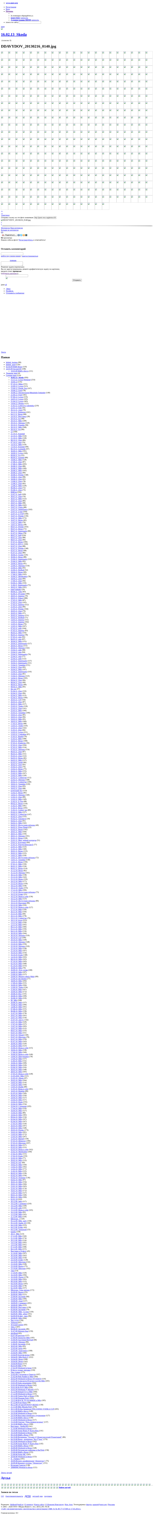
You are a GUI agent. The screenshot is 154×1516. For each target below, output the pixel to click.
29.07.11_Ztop (16, 501)
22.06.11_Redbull (17, 570)
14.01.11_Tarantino (18, 860)
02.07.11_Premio (17, 548)
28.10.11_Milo (16, 427)
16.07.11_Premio (17, 516)
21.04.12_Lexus (17, 401)
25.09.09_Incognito (18, 1297)
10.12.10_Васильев (18, 903)
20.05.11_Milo (16, 613)
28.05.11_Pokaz (17, 598)
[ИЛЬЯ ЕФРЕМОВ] (34, 1488)
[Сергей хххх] (40, 1488)
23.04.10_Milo (16, 1100)
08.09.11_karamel (17, 458)
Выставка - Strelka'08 (19, 1426)
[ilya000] (60, 1485)
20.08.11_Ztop (16, 473)
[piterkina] (106, 1485)
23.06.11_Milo (16, 568)
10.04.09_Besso (17, 1361)
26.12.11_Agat (16, 410)
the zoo (13, 689)
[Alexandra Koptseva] (8, 1485)
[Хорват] (57, 1488)
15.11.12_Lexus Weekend (21, 380)
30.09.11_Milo (16, 451)
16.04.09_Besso (17, 1359)
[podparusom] (109, 1485)
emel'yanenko (16, 589)
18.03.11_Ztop (16, 717)
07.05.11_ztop (16, 637)
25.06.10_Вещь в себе (19, 1048)
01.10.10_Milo (16, 966)
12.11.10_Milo (16, 925)
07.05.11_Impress (17, 631)
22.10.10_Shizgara (18, 946)
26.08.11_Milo (16, 468)
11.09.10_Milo (16, 989)
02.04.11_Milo (16, 695)
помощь (13, 260)
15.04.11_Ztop (16, 674)
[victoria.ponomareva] (150, 1485)
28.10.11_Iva (16, 429)
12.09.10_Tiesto (17, 987)
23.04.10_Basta (17, 1102)
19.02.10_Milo (16, 1165)
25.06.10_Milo (16, 1046)
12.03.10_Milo (16, 1137)
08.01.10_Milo (16, 1197)
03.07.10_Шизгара (18, 1037)
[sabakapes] (124, 1485)
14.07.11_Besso (17, 525)
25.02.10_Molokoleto (19, 1152)
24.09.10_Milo (16, 972)
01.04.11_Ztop (16, 691)
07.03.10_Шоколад (18, 1141)
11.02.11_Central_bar (19, 810)
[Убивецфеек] (54, 1488)
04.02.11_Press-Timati (19, 827)
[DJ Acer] (40, 1485)
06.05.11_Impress (17, 635)
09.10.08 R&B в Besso (20, 1435)
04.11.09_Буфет (17, 1227)
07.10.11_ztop (16, 442)
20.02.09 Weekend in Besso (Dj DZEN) (26, 1379)
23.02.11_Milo (16, 775)
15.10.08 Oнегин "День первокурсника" (27, 1422)
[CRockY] (37, 1485)
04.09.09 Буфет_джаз (19, 1316)
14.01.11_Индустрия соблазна (23, 858)
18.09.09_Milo (16, 1305)
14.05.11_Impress (17, 620)
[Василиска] (31, 1488)
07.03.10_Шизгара (18, 1143)
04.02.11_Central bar (19, 814)
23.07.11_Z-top (16, 512)
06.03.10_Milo (16, 1145)
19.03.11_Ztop (16, 715)
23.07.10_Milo (16, 1022)
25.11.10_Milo (16, 914)
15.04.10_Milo (16, 1113)
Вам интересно (16, 228)
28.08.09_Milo (16, 1318)
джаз (13, 1271)
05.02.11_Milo (16, 812)
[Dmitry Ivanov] (46, 1485)
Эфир (8, 289)
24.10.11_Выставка (18, 416)
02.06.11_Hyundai (18, 594)
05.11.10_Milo (16, 929)
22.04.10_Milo (16, 1104)
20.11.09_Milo (16, 1240)
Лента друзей (6, 1473)
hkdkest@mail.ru (16, 1505)
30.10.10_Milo (16, 933)
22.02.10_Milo (16, 1158)
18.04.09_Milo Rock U (20, 1357)
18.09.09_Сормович (19, 1303)
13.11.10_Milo (16, 922)
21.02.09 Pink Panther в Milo (22, 1377)
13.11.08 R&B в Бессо (19, 1411)
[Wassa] (5, 1488)
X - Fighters (15, 1459)
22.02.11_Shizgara (18, 780)
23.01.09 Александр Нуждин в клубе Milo (28, 1381)
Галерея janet (11, 375)
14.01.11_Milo (16, 855)
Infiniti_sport (11, 365)
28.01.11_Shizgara (18, 836)
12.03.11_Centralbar (18, 734)
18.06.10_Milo (16, 1050)
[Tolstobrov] (141, 1485)
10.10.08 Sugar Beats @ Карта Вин (25, 1431)
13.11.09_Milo (16, 1245)
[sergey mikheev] (126, 1485)
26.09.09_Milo (16, 1294)
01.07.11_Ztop (16, 553)
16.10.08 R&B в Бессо (20, 1424)
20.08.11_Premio (17, 475)
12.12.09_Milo (16, 1214)
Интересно (5, 228)
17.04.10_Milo (16, 1108)
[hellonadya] (57, 1485)
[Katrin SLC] (83, 1485)
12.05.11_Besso (17, 624)
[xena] (8, 1488)
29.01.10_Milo (16, 1184)
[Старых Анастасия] (46, 1488)
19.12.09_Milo (16, 1206)
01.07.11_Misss (17, 533)
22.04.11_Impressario (19, 661)
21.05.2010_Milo (17, 1076)
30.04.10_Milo (16, 1095)
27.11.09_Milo (16, 1236)
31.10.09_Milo (16, 1253)
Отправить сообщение (15, 293)
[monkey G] (100, 1485)
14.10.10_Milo (16, 957)
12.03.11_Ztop (16, 728)
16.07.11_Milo (16, 518)
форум (89, 1505)
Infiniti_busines (12, 362)
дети (28, 1496)
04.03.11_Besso (17, 758)
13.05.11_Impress (17, 622)
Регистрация (11, 7)
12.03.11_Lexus (17, 732)
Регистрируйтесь (26, 240)
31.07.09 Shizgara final (19, 1331)
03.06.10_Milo (16, 1067)
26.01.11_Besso (17, 838)
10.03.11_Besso (17, 741)
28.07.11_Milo (16, 505)
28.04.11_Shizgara (18, 648)
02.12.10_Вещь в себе (19, 907)
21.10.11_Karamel (18, 434)
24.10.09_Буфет (17, 1260)
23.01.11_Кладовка (18, 842)
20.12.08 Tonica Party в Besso (22, 1396)
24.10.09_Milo (16, 1258)
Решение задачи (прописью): (12, 267)
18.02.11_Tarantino (18, 784)
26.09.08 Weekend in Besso (21, 1448)
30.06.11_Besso (17, 557)
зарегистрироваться (30, 256)
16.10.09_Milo (16, 1275)
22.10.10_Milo (16, 948)
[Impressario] (63, 1485)
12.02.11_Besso (17, 793)
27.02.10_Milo (16, 1154)
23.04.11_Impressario (19, 654)
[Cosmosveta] (34, 1485)
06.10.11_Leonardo (18, 449)
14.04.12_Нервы (17, 403)
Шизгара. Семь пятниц (20, 1290)
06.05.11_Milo (16, 633)
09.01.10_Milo (16, 1195)
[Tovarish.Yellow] (144, 1485)
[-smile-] (2, 1485)
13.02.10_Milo (16, 1167)
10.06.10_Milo (16, 1063)
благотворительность (14, 1496)
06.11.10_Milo (16, 927)
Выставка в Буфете (18, 1251)
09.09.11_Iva (16, 455)
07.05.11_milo (16, 628)
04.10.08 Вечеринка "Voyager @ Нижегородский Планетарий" (36, 1437)
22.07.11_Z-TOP (17, 514)
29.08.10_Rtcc (16, 994)
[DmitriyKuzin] (43, 1485)
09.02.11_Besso (17, 804)
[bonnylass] (28, 1485)
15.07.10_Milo (16, 1026)
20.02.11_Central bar (19, 782)
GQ (2, 1496)
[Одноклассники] (23, 235)
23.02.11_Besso (17, 769)
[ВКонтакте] (18, 235)
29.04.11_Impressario (19, 643)
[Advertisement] (15, 324)
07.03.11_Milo (16, 747)
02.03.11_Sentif (17, 762)
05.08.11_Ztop (16, 490)
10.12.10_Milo (16, 899)
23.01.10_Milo (16, 1186)
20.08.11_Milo (16, 470)
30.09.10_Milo (16, 968)
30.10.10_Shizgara (18, 935)
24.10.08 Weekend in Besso (21, 1413)
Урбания (14, 1322)
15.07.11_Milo (16, 522)
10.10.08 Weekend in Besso (21, 1433)
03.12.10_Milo (16, 905)
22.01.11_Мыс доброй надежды (23, 840)
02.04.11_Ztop (16, 693)
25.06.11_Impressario (19, 559)
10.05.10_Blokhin (18, 1091)
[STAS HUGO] (132, 1485)
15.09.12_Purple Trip (19, 388)
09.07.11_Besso (17, 529)
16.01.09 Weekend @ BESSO (22, 1390)
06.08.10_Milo (16, 1011)
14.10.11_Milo (16, 445)
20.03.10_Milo (16, 1128)
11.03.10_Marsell (17, 1139)
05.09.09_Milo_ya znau (20, 1312)
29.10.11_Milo (16, 421)
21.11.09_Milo (16, 1238)
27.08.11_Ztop (16, 462)
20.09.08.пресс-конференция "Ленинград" (28, 1461)
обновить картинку (9, 273)
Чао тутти (15, 1320)
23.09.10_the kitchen (19, 979)
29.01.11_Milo (16, 832)
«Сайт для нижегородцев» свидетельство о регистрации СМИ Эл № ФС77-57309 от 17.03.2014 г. (41, 1509)
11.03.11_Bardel (17, 736)
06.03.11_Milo (16, 754)
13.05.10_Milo (16, 1085)
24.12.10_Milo (16, 881)
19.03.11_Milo (16, 719)
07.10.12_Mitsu (17, 384)
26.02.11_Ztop (16, 765)
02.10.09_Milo (16, 1288)
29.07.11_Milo (16, 503)
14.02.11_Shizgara (18, 795)
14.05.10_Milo (16, 1082)
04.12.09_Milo (16, 1225)
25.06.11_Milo (16, 561)
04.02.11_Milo (16, 823)
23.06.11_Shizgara (18, 566)
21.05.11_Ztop (16, 607)
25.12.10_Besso (17, 879)
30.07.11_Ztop (16, 496)
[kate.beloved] (80, 1485)
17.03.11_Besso (17, 723)
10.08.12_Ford (16, 390)
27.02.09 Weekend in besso (21, 1368)
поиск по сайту (12, 22)
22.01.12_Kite (16, 408)
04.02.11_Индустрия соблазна (23, 825)
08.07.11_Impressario (19, 531)
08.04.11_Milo (16, 687)
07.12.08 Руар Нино (19, 1403)
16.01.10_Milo (16, 1191)
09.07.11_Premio (17, 527)
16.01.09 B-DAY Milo (19, 1387)
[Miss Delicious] (98, 1485)
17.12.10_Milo (16, 890)
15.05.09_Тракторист (19, 1351)
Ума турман (15, 1372)
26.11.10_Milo (16, 912)
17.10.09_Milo (16, 1273)
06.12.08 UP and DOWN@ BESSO (25, 1405)
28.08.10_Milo (16, 996)
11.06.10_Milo (16, 1061)
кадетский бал (16, 791)
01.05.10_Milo (16, 1093)
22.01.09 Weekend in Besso (21, 1385)
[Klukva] (86, 1485)
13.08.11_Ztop (16, 481)
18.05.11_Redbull (17, 618)
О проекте (29, 1505)
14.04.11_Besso (17, 678)
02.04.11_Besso (17, 698)
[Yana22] (11, 1488)
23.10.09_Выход (17, 1266)
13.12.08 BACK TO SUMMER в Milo (26, 1400)
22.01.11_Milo (16, 847)
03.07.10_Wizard (17, 1035)
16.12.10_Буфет (17, 894)
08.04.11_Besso (17, 685)
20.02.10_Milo (16, 1160)
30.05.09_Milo (16, 1346)
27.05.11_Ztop (16, 602)
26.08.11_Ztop (16, 466)
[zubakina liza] (23, 1488)
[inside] (66, 1485)
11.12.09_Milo (16, 1217)
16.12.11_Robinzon (18, 412)
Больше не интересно (10, 230)
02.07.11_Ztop (16, 546)
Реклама (111, 1505)
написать (24, 18)
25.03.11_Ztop (16, 708)
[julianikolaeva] (77, 1485)
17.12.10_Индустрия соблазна (23, 892)
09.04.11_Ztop (16, 680)
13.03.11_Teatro (17, 726)
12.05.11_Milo (16, 626)
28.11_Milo (15, 1234)
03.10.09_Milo (16, 1286)
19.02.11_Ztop (16, 786)
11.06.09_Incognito (18, 1344)
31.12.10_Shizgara (18, 873)
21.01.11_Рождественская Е (22, 845)
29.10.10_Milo (16, 940)
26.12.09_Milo (16, 1201)
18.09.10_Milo (16, 981)
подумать (48, 1496)
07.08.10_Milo (16, 1009)
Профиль (9, 291)
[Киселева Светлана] (37, 1488)
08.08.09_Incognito (18, 1329)
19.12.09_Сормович (19, 1204)
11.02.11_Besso (17, 808)
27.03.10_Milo (16, 1124)
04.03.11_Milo (16, 760)
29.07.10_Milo (16, 1015)
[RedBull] (118, 1485)
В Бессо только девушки (21, 1370)
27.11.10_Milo (16, 909)
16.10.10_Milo (16, 953)
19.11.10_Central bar (19, 918)
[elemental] (49, 1485)
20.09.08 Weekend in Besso (21, 1457)
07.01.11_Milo (16, 864)
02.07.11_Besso (17, 551)
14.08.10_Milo (16, 1007)
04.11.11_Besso (17, 414)
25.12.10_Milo (16, 877)
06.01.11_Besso (17, 868)
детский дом (37, 1496)
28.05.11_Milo (16, 587)
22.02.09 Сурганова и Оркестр (23, 1374)
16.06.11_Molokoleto (19, 576)
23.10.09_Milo (16, 1264)
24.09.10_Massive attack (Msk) (23, 977)
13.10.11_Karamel (18, 447)
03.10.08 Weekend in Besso (21, 1441)
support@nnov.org (100, 1505)
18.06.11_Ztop (16, 579)
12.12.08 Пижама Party (20, 1398)
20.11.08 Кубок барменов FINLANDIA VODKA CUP (32, 1409)
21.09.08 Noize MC (18, 1454)
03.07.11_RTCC (17, 544)
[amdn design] (14, 1485)
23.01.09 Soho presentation (21, 1383)
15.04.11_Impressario (19, 672)
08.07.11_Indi (16, 535)
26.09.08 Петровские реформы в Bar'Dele (27, 1450)
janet (3, 27)
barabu (13, 1232)
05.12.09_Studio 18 (18, 1223)
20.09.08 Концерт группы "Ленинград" (27, 1463)
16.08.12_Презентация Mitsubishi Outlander (28, 393)
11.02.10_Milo (16, 1171)
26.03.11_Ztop (16, 702)
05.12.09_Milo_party (19, 1221)
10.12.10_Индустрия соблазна (23, 901)
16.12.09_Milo (16, 1212)
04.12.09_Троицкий (19, 1230)
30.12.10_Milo (16, 875)
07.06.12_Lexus (17, 397)
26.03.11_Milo (16, 704)
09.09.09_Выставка (18, 1307)
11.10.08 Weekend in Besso (21, 1428)
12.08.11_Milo (16, 486)
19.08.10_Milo (16, 1005)
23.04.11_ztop (16, 652)
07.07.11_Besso (17, 542)
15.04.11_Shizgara (18, 676)
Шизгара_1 (15, 1219)
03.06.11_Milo (16, 583)
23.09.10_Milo (16, 974)
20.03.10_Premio (17, 1130)
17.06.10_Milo (16, 1052)
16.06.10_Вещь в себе (19, 1054)
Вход (8, 9)
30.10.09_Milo (16, 1255)
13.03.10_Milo (16, 1134)
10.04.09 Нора (16, 1364)
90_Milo (14, 1000)
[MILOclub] (95, 1485)
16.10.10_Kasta (17, 955)
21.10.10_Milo (16, 951)
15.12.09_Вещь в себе (19, 1210)
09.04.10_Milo (16, 1117)
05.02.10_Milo (16, 1175)
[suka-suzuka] (135, 1485)
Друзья (5, 1477)
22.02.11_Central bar (19, 778)
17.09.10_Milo (16, 983)
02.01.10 (14, 1199)
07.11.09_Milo (16, 1247)
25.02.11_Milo (16, 773)
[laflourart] (89, 1485)
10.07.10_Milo (16, 1028)
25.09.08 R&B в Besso (20, 1452)
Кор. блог (69, 1505)
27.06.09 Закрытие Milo (20, 1338)
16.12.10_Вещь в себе (19, 896)
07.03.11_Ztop (16, 745)
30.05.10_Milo (16, 1069)
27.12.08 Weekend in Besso (21, 1394)
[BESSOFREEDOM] (25, 1485)
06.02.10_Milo (16, 1173)
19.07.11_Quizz (17, 507)
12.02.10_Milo (16, 1169)
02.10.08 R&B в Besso (20, 1446)
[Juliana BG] (75, 1485)
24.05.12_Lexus (17, 399)
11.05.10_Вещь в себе (19, 1089)
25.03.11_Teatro (17, 706)
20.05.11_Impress (17, 615)
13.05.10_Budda (17, 1087)
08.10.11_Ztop (16, 440)
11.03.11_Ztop (16, 730)
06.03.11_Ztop (16, 752)
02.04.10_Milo (16, 1119)
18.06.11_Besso (17, 572)
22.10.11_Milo (16, 436)
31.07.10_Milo (16, 1013)
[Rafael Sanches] (115, 1485)
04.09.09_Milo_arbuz (19, 1314)
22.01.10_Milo (16, 1188)
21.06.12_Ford (16, 395)
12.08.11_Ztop (16, 483)
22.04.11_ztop (16, 656)
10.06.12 (14, 382)
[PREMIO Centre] (112, 1485)
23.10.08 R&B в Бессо (20, 1418)
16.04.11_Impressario (19, 663)
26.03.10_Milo (16, 1126)
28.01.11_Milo (16, 834)
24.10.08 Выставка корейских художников (28, 1415)
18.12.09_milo (16, 1208)
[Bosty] (31, 1485)
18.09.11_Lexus (17, 453)
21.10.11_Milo (16, 438)
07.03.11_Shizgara (18, 749)
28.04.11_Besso (17, 646)
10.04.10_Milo (16, 1115)
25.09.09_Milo (16, 1299)
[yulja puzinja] (14, 1488)
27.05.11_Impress (17, 605)
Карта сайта (39, 1505)
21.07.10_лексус (17, 1020)
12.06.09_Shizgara (18, 1342)
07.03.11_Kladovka (18, 743)
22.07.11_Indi (16, 494)
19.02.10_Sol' (16, 1162)
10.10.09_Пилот (17, 1277)
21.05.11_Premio (17, 609)
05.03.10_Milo (16, 1147)
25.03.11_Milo (16, 711)
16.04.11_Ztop (16, 667)
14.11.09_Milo (16, 1242)
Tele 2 (13, 1327)
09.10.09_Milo (16, 1281)
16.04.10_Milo (16, 1111)
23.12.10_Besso (17, 884)
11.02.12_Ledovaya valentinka (22, 406)
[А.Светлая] (25, 1488)
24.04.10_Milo (16, 1098)
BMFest (14, 492)
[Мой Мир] (26, 235)
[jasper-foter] (72, 1485)
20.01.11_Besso (17, 851)
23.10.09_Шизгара (18, 1268)
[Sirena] (129, 1485)
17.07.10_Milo (16, 1024)
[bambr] (17, 1485)
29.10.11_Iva (16, 419)
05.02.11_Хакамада (18, 819)
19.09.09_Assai (17, 1301)
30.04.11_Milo (16, 641)
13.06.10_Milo (16, 1059)
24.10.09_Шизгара (18, 1262)
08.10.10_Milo (16, 959)
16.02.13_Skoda (14, 34)
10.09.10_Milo (16, 992)
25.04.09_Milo (16, 1353)
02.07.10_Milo (16, 1039)
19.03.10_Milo (16, 1132)
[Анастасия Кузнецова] (28, 1488)
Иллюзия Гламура (18, 1465)
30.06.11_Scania (17, 555)
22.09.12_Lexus (17, 386)
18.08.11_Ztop (16, 479)
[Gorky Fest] (54, 1485)
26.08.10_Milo (16, 998)
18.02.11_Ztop (16, 788)
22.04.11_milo (16, 659)
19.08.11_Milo (16, 460)
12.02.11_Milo (16, 799)
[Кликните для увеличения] (2, 29)
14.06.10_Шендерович (20, 1057)
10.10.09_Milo (16, 1279)
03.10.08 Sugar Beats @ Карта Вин (25, 1444)
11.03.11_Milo (16, 739)
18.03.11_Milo (16, 721)
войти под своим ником (11, 256)
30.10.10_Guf (16, 938)
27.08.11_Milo (16, 464)
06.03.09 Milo (16, 1366)
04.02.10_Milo (16, 1180)
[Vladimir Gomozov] (2, 1488)
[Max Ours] (92, 1485)
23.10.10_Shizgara (18, 942)
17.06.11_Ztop (16, 581)
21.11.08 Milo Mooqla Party (21, 1407)
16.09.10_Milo (16, 985)
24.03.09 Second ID (13, 369)
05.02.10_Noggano (18, 1178)
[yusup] (17, 1488)
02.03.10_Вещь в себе (19, 1150)
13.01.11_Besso (17, 862)
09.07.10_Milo (16, 1031)
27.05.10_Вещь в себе (19, 1074)
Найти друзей (65, 1487)
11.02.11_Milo (16, 806)
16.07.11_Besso (17, 520)
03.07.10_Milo (16, 1033)
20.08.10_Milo (16, 1002)
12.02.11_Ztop (16, 797)
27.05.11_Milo (16, 600)
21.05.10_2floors (17, 1078)
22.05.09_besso (17, 1348)
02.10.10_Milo (16, 964)
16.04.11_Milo (16, 669)
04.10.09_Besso (17, 1284)
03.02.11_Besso (17, 829)
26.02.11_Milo (16, 771)
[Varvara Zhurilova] (147, 1485)
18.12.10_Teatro (17, 888)
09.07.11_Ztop (16, 538)
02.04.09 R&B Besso (14, 367)
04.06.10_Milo (16, 1065)
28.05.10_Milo (16, 1072)
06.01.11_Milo (16, 866)
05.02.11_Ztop (16, 816)
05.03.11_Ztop (16, 756)
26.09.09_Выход (17, 1292)
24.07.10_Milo (16, 1018)
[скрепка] (43, 1488)
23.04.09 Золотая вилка (20, 1355)
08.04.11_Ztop (16, 682)
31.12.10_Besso (17, 871)
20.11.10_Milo (16, 916)
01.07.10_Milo (16, 1041)
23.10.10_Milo (16, 944)
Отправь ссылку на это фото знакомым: (17, 217)
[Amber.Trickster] (11, 1485)
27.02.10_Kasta (17, 1156)
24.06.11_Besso (17, 563)
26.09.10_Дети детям (19, 970)
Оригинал (5, 215)
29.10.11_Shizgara (18, 423)
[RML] (121, 1485)
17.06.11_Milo (16, 574)
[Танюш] (49, 1488)
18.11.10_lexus (16, 920)
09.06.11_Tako (16, 592)
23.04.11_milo (16, 650)
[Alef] (5, 1485)
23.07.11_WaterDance (19, 509)
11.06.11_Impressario (19, 585)
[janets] (69, 1485)
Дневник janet (11, 373)
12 (12, 432)
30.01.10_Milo (16, 1182)
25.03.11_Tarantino (18, 713)
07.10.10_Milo (16, 961)
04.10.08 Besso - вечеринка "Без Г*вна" (27, 1439)
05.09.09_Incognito (18, 1310)
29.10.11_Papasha (18, 425)
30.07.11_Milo (16, 499)
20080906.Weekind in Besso (22, 1467)
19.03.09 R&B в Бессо (20, 371)
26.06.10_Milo (16, 1044)
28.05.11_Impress (17, 596)
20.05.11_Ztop (16, 611)
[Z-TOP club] (20, 1488)
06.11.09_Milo (16, 1249)
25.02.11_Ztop (16, 767)
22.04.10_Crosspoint (19, 1106)
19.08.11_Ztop (16, 477)
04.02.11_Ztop (16, 821)
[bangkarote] (23, 1485)
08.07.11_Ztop (16, 540)
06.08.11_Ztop (16, 488)
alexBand (14, 1333)
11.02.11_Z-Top (17, 801)
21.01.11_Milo (16, 849)
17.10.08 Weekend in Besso (21, 1420)
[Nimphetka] (103, 1485)
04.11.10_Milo (16, 931)
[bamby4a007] (20, 1485)
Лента (3, 352)
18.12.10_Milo (16, 886)
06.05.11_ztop (16, 639)
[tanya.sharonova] (138, 1485)
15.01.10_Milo (16, 1193)
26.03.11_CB (16, 700)
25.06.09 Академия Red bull (22, 1340)
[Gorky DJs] (51, 1485)
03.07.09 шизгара (18, 1335)
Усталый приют (17, 1325)
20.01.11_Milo (16, 853)
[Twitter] (21, 235)
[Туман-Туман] (51, 1488)
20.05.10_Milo (16, 1080)
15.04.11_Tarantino (18, 665)
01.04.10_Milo (16, 1121)
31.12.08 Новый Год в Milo (22, 1392)
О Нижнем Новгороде (54, 1505)
